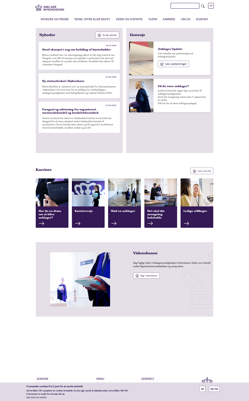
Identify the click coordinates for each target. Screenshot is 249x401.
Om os (185, 19)
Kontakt (202, 19)
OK (202, 389)
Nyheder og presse (55, 19)
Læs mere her (204, 171)
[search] (202, 6)
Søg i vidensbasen (148, 275)
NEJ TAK (214, 389)
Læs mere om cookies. (36, 397)
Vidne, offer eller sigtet (92, 19)
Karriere (169, 19)
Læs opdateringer (176, 63)
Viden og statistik (129, 19)
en (211, 5)
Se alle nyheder (110, 35)
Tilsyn (152, 19)
